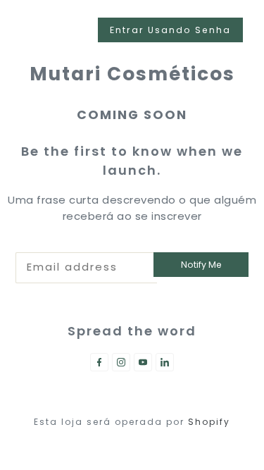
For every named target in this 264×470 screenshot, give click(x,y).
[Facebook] (99, 362)
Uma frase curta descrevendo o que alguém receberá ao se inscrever (132, 207)
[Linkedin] (165, 362)
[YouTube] (143, 362)
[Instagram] (121, 362)
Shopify (209, 422)
